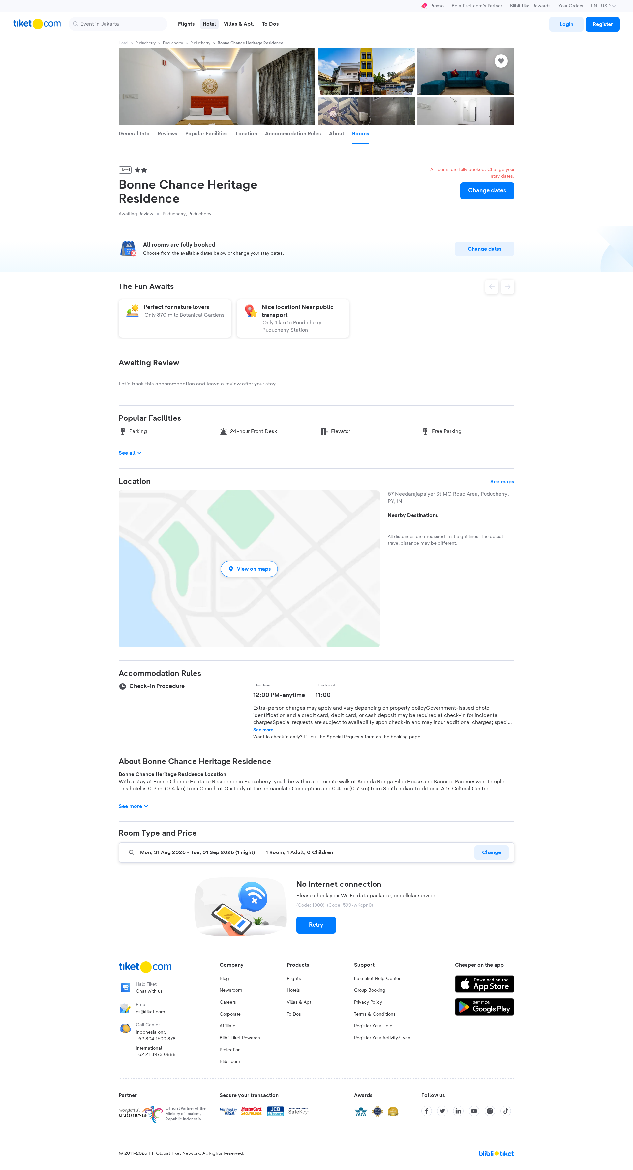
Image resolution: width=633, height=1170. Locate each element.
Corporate (230, 1014)
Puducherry (146, 43)
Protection (230, 1050)
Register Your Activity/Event (383, 1038)
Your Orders (570, 6)
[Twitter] (442, 1111)
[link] (566, 24)
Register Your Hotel (373, 1026)
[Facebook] (426, 1111)
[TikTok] (505, 1111)
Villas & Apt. (300, 1002)
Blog (224, 979)
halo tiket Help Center (377, 979)
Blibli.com (230, 1062)
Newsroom (231, 990)
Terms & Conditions (375, 1014)
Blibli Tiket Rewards (530, 6)
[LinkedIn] (458, 1111)
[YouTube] (474, 1111)
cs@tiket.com (150, 1012)
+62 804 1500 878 (156, 1039)
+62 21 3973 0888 (156, 1055)
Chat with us (149, 991)
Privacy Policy (368, 1002)
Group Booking (369, 990)
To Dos (294, 1014)
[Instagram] (490, 1111)
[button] (249, 568)
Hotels (293, 990)
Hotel (123, 43)
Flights (294, 979)
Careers (228, 1002)
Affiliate (227, 1026)
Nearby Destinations (413, 515)
